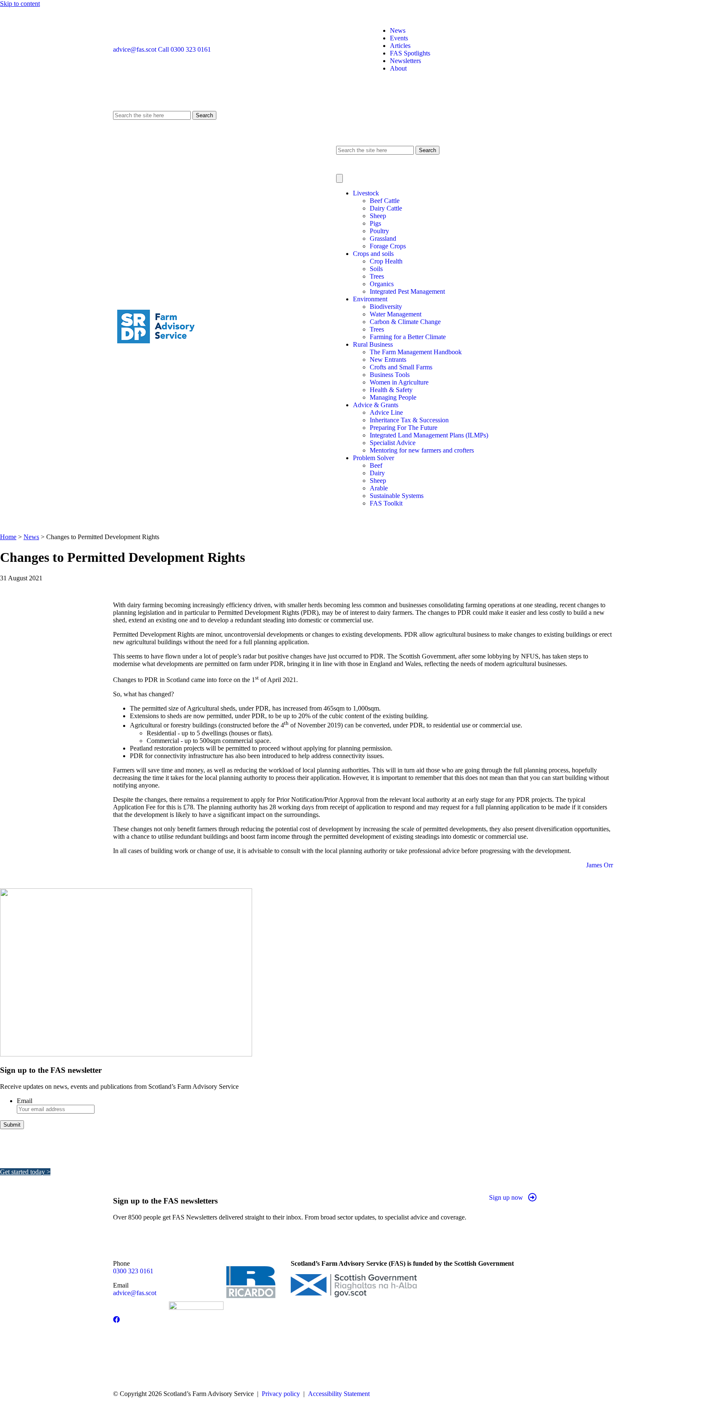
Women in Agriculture (399, 382)
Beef (376, 465)
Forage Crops (388, 246)
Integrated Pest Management (407, 291)
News (397, 30)
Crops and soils (373, 253)
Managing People (393, 397)
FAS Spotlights (410, 53)
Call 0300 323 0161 (184, 49)
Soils (376, 268)
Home (8, 536)
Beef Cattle (385, 200)
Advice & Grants (375, 404)
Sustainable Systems (397, 495)
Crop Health (386, 261)
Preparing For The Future (403, 427)
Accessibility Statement (339, 1393)
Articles (400, 45)
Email (24, 1100)
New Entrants (388, 359)
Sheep (378, 215)
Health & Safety (391, 389)
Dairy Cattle (386, 208)
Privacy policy (281, 1393)
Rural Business (373, 344)
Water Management (395, 314)
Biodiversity (386, 306)
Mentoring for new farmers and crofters (422, 450)
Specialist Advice (393, 442)
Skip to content (20, 3)
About (398, 68)
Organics (382, 283)
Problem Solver (373, 457)
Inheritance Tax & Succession (409, 420)
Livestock (366, 193)
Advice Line (386, 412)
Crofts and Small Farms (401, 367)
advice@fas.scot (134, 49)
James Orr (599, 865)
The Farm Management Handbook (416, 352)
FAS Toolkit (386, 503)
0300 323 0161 (133, 1271)
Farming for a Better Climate (408, 336)
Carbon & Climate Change (405, 321)
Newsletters (405, 60)
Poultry (379, 230)
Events (399, 38)
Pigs (375, 223)
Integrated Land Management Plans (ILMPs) (429, 435)
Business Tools (390, 374)
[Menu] (339, 178)
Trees (377, 276)
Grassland (383, 238)
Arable (379, 488)
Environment (370, 299)
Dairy (377, 473)
